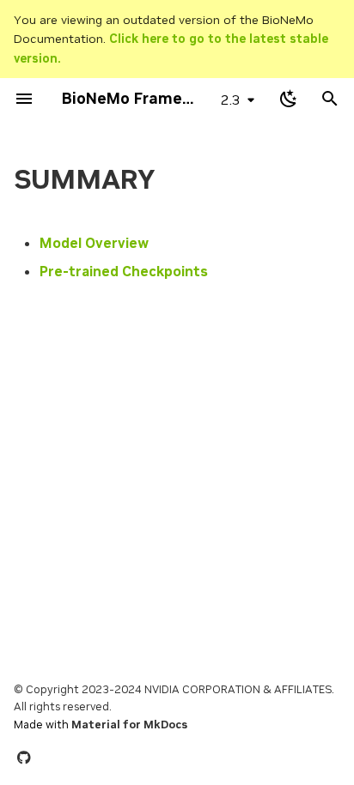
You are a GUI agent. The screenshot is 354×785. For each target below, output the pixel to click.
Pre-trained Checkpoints (124, 271)
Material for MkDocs (129, 724)
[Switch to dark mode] (289, 99)
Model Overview (94, 242)
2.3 (231, 99)
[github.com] (24, 757)
